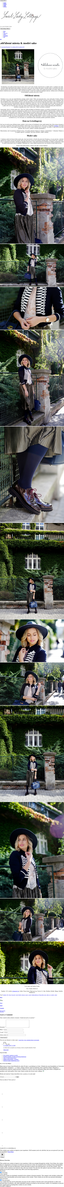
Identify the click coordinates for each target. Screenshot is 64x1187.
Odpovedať (6, 1049)
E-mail (2, 1032)
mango (27, 994)
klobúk (19, 994)
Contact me (5, 36)
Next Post (2, 1011)
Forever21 (13, 994)
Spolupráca (5, 35)
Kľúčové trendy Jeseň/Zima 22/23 (11, 1060)
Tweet (1, 1003)
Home (4, 31)
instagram (5, 4)
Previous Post (2, 1010)
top (49, 994)
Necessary (4, 1172)
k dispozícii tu (15, 991)
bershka (4, 994)
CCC (7, 994)
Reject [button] (5, 1152)
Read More (11, 1152)
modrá (30, 994)
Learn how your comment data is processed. (28, 1040)
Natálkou (56, 125)
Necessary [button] (2, 1171)
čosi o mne (5, 33)
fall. (1, 39)
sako (45, 994)
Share (1, 997)
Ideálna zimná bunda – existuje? (10, 1059)
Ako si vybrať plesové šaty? (9, 1058)
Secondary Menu (5, 28)
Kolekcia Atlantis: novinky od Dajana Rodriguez (14, 1056)
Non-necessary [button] (4, 1178)
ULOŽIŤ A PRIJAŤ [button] (5, 1186)
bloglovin (5, 6)
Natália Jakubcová (35, 994)
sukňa (47, 994)
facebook (4, 3)
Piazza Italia (41, 994)
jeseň (17, 994)
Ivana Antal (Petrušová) (5, 46)
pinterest (4, 2)
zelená (56, 994)
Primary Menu (3, 0)
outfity (4, 34)
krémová (23, 994)
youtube (4, 5)
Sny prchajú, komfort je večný (10, 1055)
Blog (4, 32)
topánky (52, 994)
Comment (2, 1008)
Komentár (3, 1027)
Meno (2, 1029)
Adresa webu (3, 1035)
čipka (10, 994)
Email (1, 1005)
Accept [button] (2, 1152)
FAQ (4, 37)
